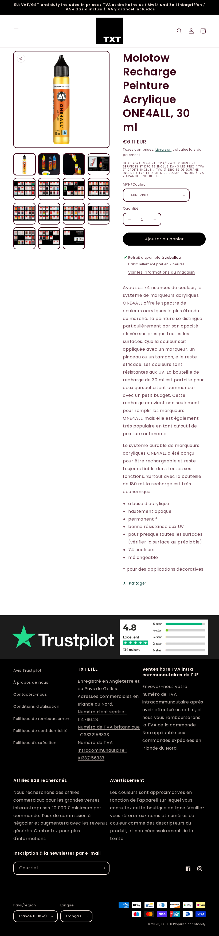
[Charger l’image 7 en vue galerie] (74, 189)
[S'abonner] (103, 868)
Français (74, 916)
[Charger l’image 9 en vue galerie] (24, 214)
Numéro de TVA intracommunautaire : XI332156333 (102, 750)
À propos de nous (30, 682)
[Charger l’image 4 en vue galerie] (99, 164)
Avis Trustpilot (27, 670)
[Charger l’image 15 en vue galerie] (74, 238)
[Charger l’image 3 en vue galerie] (74, 164)
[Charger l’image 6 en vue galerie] (49, 189)
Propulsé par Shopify (189, 924)
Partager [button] (137, 583)
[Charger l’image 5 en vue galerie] (24, 189)
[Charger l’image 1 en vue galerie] (24, 164)
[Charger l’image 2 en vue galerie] (49, 164)
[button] (16, 31)
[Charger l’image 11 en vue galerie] (74, 214)
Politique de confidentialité (40, 730)
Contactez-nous (30, 694)
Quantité (131, 208)
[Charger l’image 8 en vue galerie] (99, 189)
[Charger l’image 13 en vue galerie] (24, 238)
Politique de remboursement (42, 718)
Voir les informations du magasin (161, 272)
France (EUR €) (33, 916)
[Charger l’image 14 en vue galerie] (49, 238)
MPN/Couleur (135, 184)
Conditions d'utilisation (36, 706)
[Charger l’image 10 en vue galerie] (49, 214)
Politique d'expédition (34, 742)
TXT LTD (166, 924)
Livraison (163, 149)
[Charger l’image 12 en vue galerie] (99, 214)
